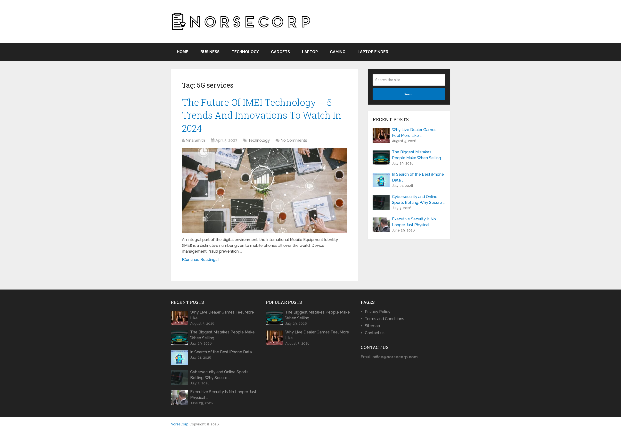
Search (409, 94)
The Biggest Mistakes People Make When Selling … (418, 155)
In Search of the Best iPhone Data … (418, 177)
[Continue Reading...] (200, 259)
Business (210, 52)
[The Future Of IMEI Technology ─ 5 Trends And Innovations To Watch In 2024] (264, 190)
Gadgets (280, 52)
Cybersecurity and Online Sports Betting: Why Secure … (418, 199)
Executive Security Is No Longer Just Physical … (414, 222)
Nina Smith (195, 140)
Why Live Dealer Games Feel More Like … (414, 132)
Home (182, 52)
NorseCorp (179, 424)
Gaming (337, 52)
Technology (245, 52)
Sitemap (372, 325)
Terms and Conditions (384, 318)
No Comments (293, 140)
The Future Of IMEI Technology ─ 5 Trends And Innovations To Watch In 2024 (261, 115)
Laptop (310, 52)
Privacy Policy (377, 311)
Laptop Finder (373, 52)
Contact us (374, 333)
